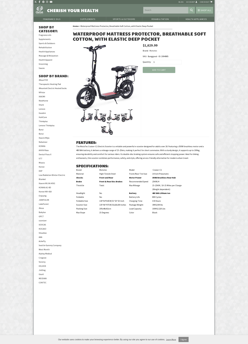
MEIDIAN (43, 278)
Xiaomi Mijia (44, 138)
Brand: (145, 50)
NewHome (43, 100)
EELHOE (42, 266)
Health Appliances (196, 19)
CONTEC (42, 282)
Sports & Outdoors (124, 19)
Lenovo (42, 109)
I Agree (183, 339)
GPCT (41, 216)
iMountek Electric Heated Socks (53, 88)
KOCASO (42, 228)
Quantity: (147, 62)
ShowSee (43, 233)
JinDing (42, 270)
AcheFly (42, 241)
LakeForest (44, 204)
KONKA (42, 146)
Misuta (42, 162)
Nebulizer (43, 142)
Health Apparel (45, 60)
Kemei (41, 166)
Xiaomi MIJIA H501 (47, 183)
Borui (41, 133)
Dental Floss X (45, 154)
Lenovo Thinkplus (47, 125)
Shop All (205, 10)
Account (191, 2)
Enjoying (43, 195)
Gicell (41, 274)
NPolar (42, 92)
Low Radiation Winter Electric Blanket (52, 177)
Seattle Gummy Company (50, 245)
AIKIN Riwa (44, 150)
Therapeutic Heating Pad (50, 84)
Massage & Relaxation (48, 55)
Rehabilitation (160, 19)
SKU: (145, 56)
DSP (40, 171)
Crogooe (42, 257)
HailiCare (43, 117)
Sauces (42, 68)
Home (76, 26)
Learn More (171, 339)
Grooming (43, 64)
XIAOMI (42, 96)
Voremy (42, 262)
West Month (44, 249)
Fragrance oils (52, 19)
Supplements (87, 19)
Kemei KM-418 (45, 191)
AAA (40, 237)
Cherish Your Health (73, 10)
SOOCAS (42, 224)
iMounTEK (43, 80)
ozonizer (43, 220)
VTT (40, 158)
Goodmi (42, 113)
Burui (41, 129)
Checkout (205, 2)
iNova (41, 208)
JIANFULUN (44, 200)
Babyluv (42, 212)
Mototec (153, 50)
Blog (181, 2)
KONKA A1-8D (45, 187)
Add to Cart (159, 70)
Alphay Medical (45, 253)
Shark (41, 104)
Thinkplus (43, 121)
